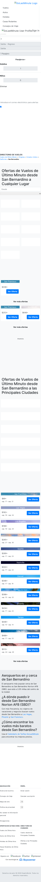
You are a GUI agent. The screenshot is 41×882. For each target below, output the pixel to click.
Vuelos (6, 8)
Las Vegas (27, 714)
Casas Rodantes (10, 21)
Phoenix (5, 717)
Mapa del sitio (5, 802)
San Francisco (17, 717)
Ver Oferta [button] (12, 291)
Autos (5, 12)
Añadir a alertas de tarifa (13, 107)
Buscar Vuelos (20, 91)
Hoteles (6, 17)
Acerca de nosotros (7, 791)
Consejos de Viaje (10, 26)
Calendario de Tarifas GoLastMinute (23, 734)
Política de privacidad (14, 124)
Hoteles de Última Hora (8, 841)
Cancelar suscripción (27, 796)
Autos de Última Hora (7, 836)
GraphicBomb (26, 873)
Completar (35, 86)
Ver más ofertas (20, 301)
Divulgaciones (29, 124)
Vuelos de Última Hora (7, 830)
